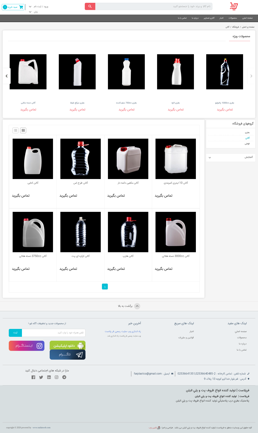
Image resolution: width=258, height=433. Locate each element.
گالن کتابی (33, 183)
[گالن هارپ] (128, 232)
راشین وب (153, 427)
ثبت (15, 333)
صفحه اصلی (247, 18)
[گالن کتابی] (33, 159)
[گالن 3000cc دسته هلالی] (176, 232)
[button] (251, 76)
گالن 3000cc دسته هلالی (175, 256)
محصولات (233, 18)
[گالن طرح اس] (80, 159)
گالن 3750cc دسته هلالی (33, 256)
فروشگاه (235, 27)
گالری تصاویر (209, 18)
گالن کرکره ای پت (81, 256)
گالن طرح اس (80, 183)
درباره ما (195, 18)
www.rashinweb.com (41, 427)
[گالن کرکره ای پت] (80, 232)
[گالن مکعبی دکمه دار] (128, 159)
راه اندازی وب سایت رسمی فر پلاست (123, 331)
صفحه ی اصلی (248, 27)
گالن (227, 27)
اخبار (221, 18)
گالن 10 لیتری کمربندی (176, 183)
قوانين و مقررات (186, 338)
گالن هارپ (128, 256)
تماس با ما (182, 18)
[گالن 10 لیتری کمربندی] (176, 159)
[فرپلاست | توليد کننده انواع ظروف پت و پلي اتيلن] (236, 6)
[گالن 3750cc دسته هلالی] (33, 232)
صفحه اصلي (241, 331)
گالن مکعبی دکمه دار (128, 183)
